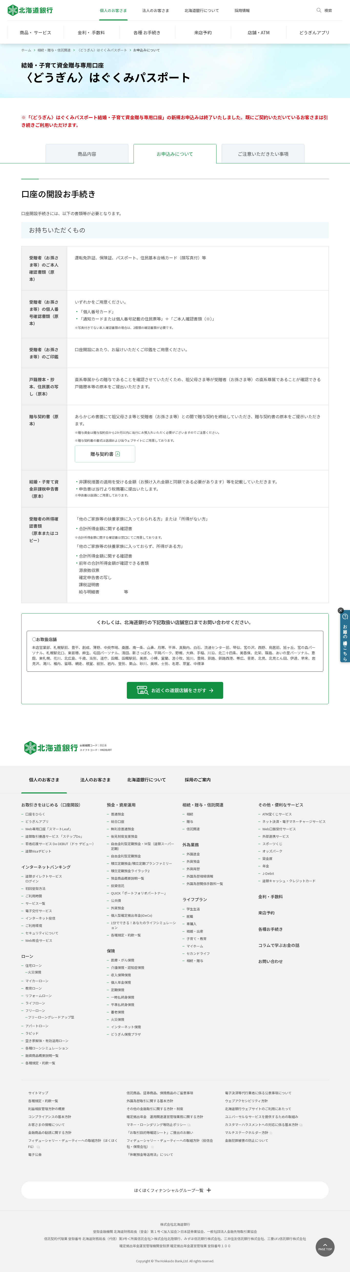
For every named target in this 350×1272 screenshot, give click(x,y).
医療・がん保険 (122, 960)
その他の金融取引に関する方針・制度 (155, 1108)
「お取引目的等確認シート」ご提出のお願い (160, 1132)
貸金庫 (267, 858)
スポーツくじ (272, 843)
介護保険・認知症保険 (127, 967)
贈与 (190, 821)
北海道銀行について (201, 10)
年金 (265, 866)
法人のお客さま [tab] (95, 779)
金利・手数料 (270, 896)
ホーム (26, 50)
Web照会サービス (38, 940)
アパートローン (36, 1025)
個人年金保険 (121, 982)
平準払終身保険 (122, 1004)
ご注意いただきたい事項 (263, 153)
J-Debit (268, 873)
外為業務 (190, 844)
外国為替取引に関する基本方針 (150, 1100)
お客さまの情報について (46, 1124)
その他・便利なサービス (280, 805)
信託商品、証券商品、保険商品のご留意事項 (160, 1092)
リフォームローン (38, 995)
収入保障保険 (121, 974)
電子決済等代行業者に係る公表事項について (258, 1092)
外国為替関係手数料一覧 (205, 883)
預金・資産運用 (121, 805)
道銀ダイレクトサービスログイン (43, 878)
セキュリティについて (41, 933)
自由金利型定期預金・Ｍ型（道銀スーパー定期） (142, 846)
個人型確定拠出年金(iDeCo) (131, 915)
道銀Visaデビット (38, 851)
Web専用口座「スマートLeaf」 (49, 828)
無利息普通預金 (122, 828)
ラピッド (32, 1033)
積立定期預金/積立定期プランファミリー (141, 863)
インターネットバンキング (46, 867)
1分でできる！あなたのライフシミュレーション (143, 925)
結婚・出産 (195, 931)
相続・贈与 (195, 960)
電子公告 (35, 1154)
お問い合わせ (270, 961)
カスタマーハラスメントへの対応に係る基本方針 (262, 1124)
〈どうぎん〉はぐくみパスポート (102, 50)
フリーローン (35, 1010)
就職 (190, 916)
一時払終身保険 (122, 997)
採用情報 (242, 10)
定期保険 (117, 989)
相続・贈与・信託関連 (54, 50)
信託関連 (193, 828)
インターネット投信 (40, 918)
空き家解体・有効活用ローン (46, 1040)
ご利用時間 (33, 895)
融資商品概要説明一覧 (42, 1055)
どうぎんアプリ (37, 821)
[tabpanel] (175, 930)
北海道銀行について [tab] (146, 779)
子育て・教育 (197, 938)
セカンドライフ (198, 953)
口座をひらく (35, 814)
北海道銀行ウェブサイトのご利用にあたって (258, 1108)
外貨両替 (193, 868)
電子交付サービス (38, 910)
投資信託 (117, 885)
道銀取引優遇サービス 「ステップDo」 (54, 836)
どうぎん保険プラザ (126, 1034)
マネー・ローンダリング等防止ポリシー (157, 1124)
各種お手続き (270, 929)
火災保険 (34, 972)
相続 (190, 814)
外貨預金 (117, 907)
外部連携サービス (275, 836)
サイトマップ (38, 1092)
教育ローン (33, 988)
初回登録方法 (35, 888)
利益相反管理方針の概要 (46, 1108)
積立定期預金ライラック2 (130, 870)
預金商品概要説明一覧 (127, 878)
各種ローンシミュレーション (46, 1048)
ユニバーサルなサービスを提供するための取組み (261, 1116)
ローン (27, 956)
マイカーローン (36, 980)
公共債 (116, 900)
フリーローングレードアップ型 (51, 1017)
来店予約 (266, 912)
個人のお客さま (113, 10)
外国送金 (193, 853)
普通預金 (117, 814)
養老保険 (117, 1012)
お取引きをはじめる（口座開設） (52, 805)
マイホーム (195, 946)
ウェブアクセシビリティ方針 (246, 1100)
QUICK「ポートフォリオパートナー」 (139, 893)
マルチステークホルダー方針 (247, 1132)
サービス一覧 (35, 903)
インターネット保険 (126, 1026)
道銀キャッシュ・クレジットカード (289, 880)
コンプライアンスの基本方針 (49, 1116)
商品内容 (87, 153)
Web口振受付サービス (279, 828)
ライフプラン (194, 899)
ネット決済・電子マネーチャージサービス (294, 821)
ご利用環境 (33, 925)
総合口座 (117, 821)
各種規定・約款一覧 (40, 1062)
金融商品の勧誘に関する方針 (49, 1132)
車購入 (192, 923)
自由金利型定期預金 (126, 856)
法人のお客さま (155, 10)
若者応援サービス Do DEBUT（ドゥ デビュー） (60, 843)
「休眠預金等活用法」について (150, 1154)
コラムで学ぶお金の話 (278, 945)
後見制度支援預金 (124, 836)
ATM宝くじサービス (277, 814)
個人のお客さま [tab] (44, 779)
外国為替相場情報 (200, 876)
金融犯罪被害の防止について (246, 1140)
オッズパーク (272, 851)
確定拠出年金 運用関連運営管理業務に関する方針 (165, 1116)
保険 (111, 951)
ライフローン (35, 1003)
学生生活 (193, 908)
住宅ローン (33, 965)
